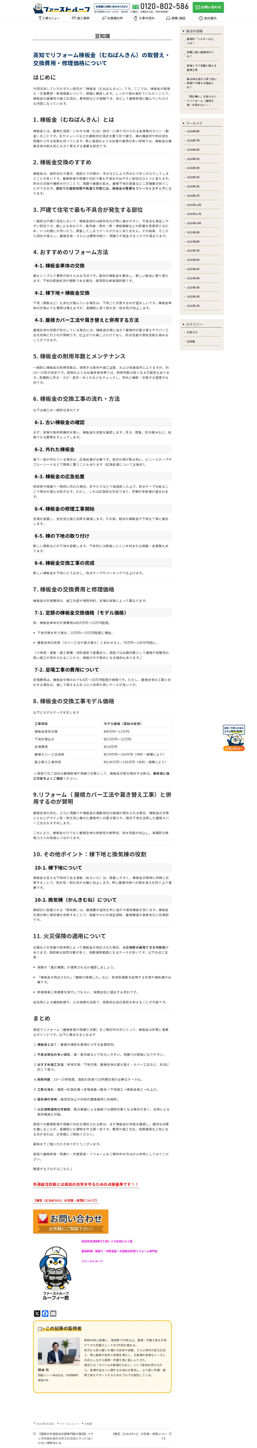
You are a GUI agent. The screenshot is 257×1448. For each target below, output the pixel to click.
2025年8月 (193, 241)
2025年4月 (193, 278)
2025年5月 (193, 269)
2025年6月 (193, 260)
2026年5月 (193, 159)
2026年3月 (193, 177)
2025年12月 (194, 205)
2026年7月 (193, 140)
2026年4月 (193, 168)
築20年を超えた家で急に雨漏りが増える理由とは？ (202, 83)
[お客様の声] (112, 20)
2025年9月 (193, 232)
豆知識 (88, 1423)
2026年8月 (193, 131)
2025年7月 (193, 250)
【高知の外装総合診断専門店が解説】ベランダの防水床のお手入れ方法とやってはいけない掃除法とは (65, 1438)
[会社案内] (207, 20)
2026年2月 (193, 186)
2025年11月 (194, 214)
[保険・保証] (175, 20)
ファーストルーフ (69, 1423)
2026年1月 (193, 195)
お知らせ (192, 332)
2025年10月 (194, 223)
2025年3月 (193, 287)
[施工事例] (80, 20)
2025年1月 (193, 306)
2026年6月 (193, 149)
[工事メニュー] (49, 20)
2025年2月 (193, 296)
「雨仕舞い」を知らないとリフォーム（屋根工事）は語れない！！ (202, 101)
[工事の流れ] (144, 20)
